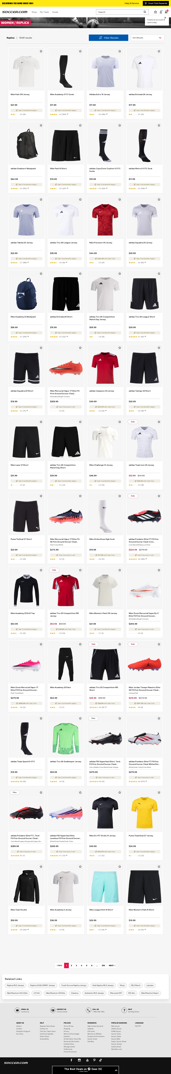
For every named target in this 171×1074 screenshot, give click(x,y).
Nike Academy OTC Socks (62, 94)
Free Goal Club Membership (16, 3)
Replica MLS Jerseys (15, 985)
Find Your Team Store (47, 1031)
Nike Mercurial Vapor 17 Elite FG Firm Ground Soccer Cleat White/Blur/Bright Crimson (64, 392)
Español (67, 1036)
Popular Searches (119, 1023)
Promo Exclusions (70, 1052)
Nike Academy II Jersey (60, 910)
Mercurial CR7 (116, 993)
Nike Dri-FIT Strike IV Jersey (102, 836)
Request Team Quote (47, 1026)
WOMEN (7, 22)
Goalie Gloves (116, 1046)
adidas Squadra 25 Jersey (140, 243)
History (19, 1026)
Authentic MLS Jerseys (94, 993)
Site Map (91, 1041)
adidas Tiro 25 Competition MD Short (103, 688)
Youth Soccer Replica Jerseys (73, 985)
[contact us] (16, 1065)
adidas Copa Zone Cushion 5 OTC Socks (105, 169)
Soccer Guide (92, 1039)
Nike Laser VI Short (19, 465)
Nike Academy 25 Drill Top (23, 613)
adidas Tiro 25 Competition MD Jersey (64, 614)
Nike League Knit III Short (101, 910)
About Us (20, 1023)
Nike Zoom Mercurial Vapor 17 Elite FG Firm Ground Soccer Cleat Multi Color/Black (24, 689)
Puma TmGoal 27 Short (21, 539)
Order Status (44, 1036)
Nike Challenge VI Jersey (101, 465)
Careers (19, 1028)
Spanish (138, 1026)
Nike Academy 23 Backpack (23, 317)
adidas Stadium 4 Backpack (23, 168)
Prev (60, 965)
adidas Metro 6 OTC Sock (140, 168)
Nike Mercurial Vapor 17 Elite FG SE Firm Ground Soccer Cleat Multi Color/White (64, 540)
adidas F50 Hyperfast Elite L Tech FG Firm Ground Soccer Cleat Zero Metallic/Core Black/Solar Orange (104, 763)
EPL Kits (131, 993)
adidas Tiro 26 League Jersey (63, 243)
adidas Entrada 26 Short (61, 317)
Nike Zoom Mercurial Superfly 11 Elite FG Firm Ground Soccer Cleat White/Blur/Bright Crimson (144, 614)
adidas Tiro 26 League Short (142, 317)
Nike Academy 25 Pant (60, 687)
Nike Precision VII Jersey (100, 243)
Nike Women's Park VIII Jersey (103, 613)
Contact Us (44, 1028)
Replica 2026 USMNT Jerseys (42, 985)
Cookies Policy (69, 1044)
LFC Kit (37, 993)
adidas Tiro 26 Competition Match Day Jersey (102, 318)
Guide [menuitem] (55, 12)
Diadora (74, 993)
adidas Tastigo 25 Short (140, 391)
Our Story (19, 1034)
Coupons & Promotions (96, 1036)
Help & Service (132, 3)
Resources (92, 1023)
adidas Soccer (116, 1028)
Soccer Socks (116, 1034)
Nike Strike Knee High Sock (102, 539)
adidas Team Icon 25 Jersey (141, 465)
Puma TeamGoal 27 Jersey (141, 836)
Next (112, 965)
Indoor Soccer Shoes (118, 1041)
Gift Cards (91, 1031)
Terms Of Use (68, 1026)
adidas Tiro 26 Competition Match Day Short (63, 466)
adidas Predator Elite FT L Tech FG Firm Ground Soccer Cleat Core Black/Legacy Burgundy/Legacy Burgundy (25, 837)
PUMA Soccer (116, 1031)
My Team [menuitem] (44, 12)
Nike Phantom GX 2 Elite (17, 993)
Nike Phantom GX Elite (55, 993)
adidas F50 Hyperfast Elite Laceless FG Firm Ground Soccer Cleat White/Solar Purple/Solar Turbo (65, 837)
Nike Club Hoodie (19, 910)
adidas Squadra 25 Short (22, 391)
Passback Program (23, 1031)
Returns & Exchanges (71, 1034)
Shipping (67, 1028)
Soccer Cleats (116, 1036)
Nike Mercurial (116, 1049)
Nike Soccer (115, 1026)
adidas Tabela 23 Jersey (22, 243)
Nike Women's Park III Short (141, 910)
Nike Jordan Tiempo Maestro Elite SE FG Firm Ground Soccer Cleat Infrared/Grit (144, 689)
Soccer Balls (115, 1039)
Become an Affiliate (94, 1034)
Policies (67, 1023)
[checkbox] (41, 51)
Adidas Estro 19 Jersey (99, 94)
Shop (122, 985)
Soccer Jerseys (116, 1044)
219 (103, 965)
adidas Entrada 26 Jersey (140, 94)
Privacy (66, 1031)
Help (42, 1023)
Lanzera (150, 985)
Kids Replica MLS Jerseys (103, 985)
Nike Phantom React (150, 993)
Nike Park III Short (58, 168)
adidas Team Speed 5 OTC (23, 761)
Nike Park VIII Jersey (20, 94)
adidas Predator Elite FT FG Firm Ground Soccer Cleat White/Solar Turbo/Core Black (144, 763)
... (97, 965)
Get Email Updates (46, 1034)
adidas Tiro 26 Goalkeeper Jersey (65, 761)
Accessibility (44, 1039)
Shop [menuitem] (34, 12)
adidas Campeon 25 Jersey (101, 391)
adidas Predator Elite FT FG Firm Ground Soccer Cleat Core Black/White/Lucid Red (143, 540)
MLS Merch (135, 985)
